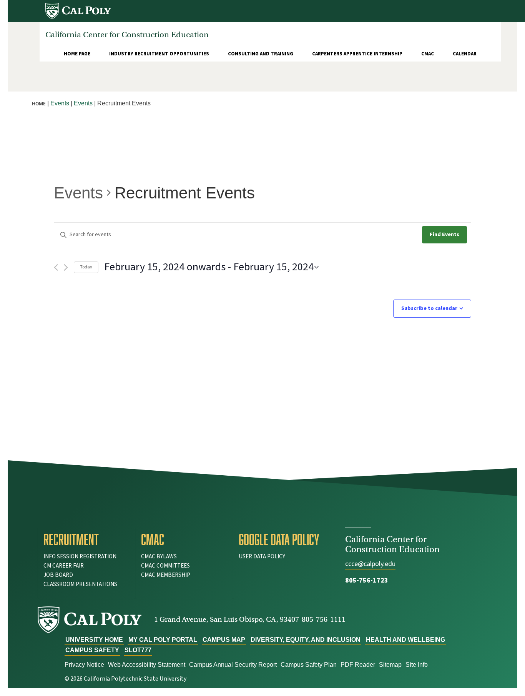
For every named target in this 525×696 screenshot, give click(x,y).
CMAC (427, 53)
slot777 (138, 650)
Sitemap (390, 664)
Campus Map (224, 639)
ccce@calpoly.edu (370, 564)
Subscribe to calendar (429, 308)
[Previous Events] (56, 267)
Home (39, 103)
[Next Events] (66, 267)
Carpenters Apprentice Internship (357, 53)
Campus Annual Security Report (233, 664)
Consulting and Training (260, 53)
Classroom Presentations (80, 584)
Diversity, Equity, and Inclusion (306, 639)
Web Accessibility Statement (146, 664)
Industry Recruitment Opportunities (159, 53)
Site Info (416, 664)
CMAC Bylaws (159, 557)
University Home (94, 639)
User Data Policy (262, 557)
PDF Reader (358, 664)
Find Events (444, 234)
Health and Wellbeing (405, 639)
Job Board (58, 575)
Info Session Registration (79, 557)
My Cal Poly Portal (162, 639)
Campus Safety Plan (309, 664)
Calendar (465, 53)
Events (78, 193)
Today (86, 267)
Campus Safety (92, 650)
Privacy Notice (84, 664)
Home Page (77, 53)
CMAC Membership (165, 575)
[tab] (86, 539)
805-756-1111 (324, 619)
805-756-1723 (366, 580)
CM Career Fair (63, 566)
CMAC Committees (165, 566)
